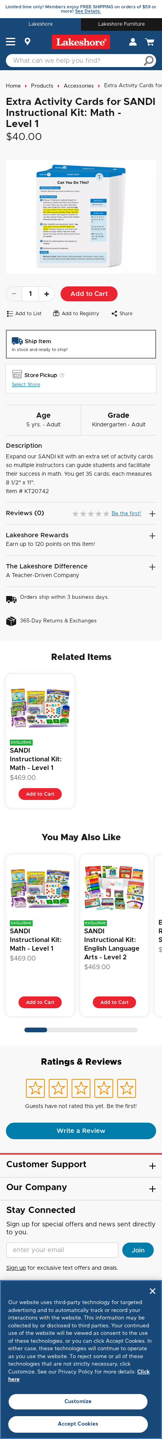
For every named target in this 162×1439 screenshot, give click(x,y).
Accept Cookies (78, 1424)
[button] (10, 42)
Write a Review (81, 1131)
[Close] (152, 1291)
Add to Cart (89, 294)
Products (42, 86)
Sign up (16, 1268)
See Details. (88, 11)
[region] (81, 1359)
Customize (78, 1401)
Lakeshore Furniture (121, 24)
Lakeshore (41, 24)
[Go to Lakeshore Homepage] (81, 42)
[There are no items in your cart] (150, 42)
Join (138, 1250)
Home (13, 86)
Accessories (79, 86)
